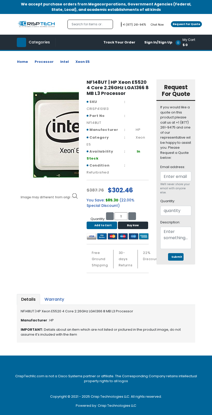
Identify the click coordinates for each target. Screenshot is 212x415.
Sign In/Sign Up (158, 42)
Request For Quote (186, 24)
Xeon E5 (82, 61)
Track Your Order (119, 42)
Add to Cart (103, 225)
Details (28, 299)
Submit (176, 257)
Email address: (172, 166)
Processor (44, 61)
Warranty (54, 299)
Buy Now (133, 225)
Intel (64, 61)
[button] (187, 42)
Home (22, 61)
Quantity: (167, 201)
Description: (170, 222)
